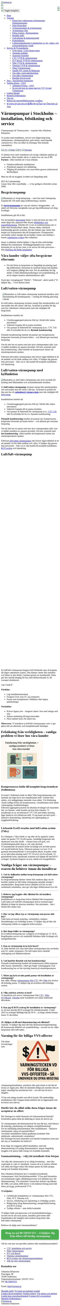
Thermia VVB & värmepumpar (26, 65)
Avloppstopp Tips (20, 30)
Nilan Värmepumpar (21, 68)
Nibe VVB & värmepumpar (24, 63)
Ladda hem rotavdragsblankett (15, 1296)
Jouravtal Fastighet (20, 55)
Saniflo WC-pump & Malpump (26, 70)
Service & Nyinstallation (17, 48)
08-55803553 (11, 1281)
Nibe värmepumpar (15, 1251)
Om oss (10, 98)
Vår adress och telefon (47, 1293)
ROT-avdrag (6, 448)
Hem (9, 15)
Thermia (16, 998)
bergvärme (20, 220)
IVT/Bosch (6, 998)
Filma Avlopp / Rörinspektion (25, 33)
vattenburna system (15, 237)
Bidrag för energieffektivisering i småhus (25, 100)
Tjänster (10, 18)
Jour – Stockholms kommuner (20, 80)
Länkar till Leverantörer (40, 1296)
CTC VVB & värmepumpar (24, 58)
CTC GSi (52, 411)
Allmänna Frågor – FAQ (23, 85)
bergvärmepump (12, 205)
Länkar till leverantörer (12, 1293)
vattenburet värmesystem (27, 392)
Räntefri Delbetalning (16, 95)
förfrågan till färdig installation (18, 250)
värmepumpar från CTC (27, 980)
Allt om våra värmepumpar (18, 1261)
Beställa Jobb (18, 35)
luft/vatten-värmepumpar (20, 441)
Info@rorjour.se (14, 1286)
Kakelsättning (18, 40)
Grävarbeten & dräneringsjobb (25, 38)
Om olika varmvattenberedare (25, 73)
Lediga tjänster (13, 93)
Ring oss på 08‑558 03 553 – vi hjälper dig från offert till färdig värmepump (30, 1234)
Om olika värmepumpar (22, 75)
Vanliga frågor (29, 1293)
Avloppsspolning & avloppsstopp (27, 28)
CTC (41, 995)
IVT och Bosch (13, 1253)
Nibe (45, 980)
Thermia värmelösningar (17, 1256)
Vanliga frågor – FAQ (16, 83)
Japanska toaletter (20, 53)
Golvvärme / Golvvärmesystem (26, 50)
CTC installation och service (19, 1248)
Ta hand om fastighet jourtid (27, 1291)
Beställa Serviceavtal (21, 78)
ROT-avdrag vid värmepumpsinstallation (25, 1258)
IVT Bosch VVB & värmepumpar (27, 60)
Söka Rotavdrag (19, 25)
